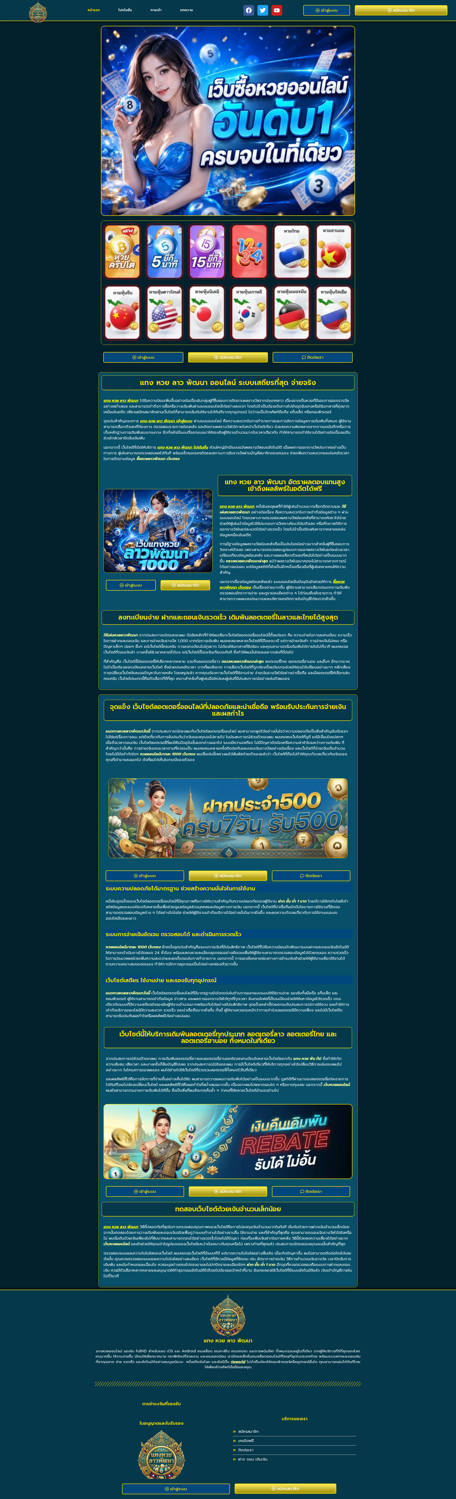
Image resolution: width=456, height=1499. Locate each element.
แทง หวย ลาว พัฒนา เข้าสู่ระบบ (166, 421)
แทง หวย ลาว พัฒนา (121, 401)
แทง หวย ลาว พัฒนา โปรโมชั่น (182, 447)
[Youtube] (276, 10)
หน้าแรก (94, 10)
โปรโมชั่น (125, 10)
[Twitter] (262, 10)
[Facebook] (248, 10)
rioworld (238, 1361)
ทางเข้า (156, 10)
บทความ (186, 10)
